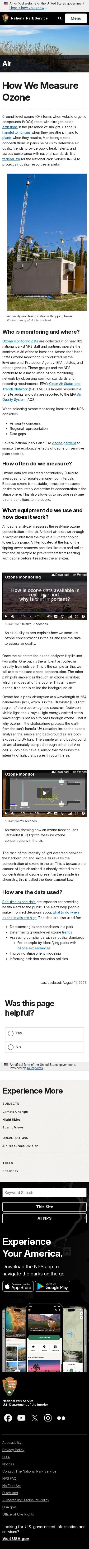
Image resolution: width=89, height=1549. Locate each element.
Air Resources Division (20, 1146)
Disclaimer (10, 1493)
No (18, 1046)
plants (7, 138)
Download (61, 575)
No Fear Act (11, 1486)
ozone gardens (64, 443)
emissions (10, 127)
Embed (82, 575)
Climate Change (15, 1111)
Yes (18, 1033)
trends (67, 932)
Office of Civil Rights (18, 1514)
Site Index (10, 1171)
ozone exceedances (34, 948)
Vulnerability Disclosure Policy (25, 1500)
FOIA (6, 1457)
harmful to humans (16, 132)
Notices (8, 1464)
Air (7, 63)
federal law (11, 159)
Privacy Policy (13, 1450)
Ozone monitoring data (20, 341)
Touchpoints (35, 1068)
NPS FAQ (9, 1478)
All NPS (44, 1218)
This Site (44, 1206)
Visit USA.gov (15, 1538)
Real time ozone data (19, 902)
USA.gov (9, 1507)
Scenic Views (13, 1127)
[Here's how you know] (44, 6)
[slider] (44, 612)
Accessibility (12, 1442)
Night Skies (11, 1119)
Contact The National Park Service (29, 1471)
